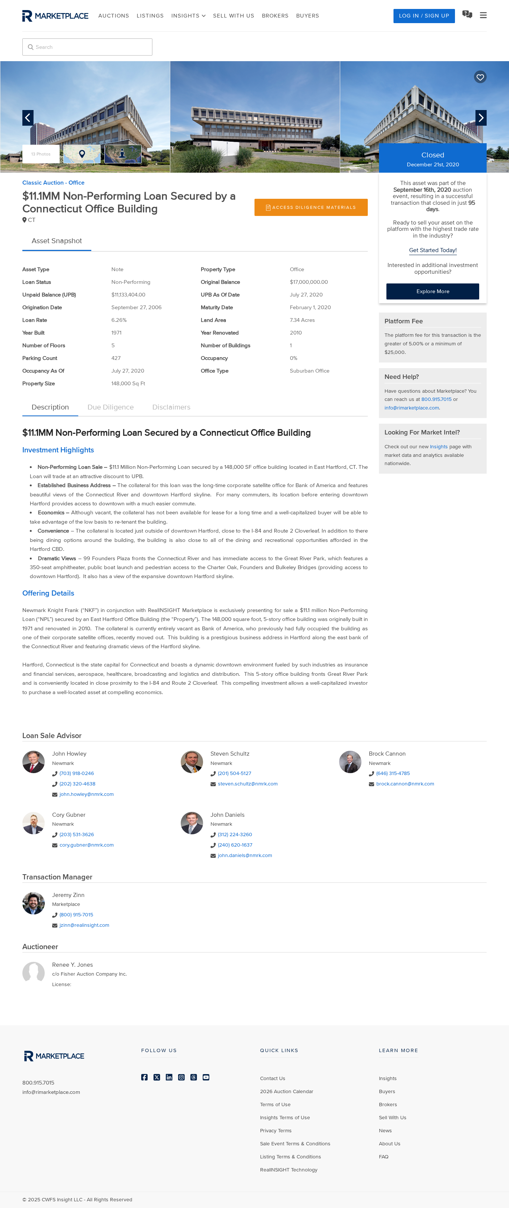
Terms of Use (275, 1104)
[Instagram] (181, 1077)
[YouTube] (206, 1077)
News (385, 1130)
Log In (424, 15)
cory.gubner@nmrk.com (87, 845)
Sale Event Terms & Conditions (295, 1143)
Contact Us (272, 1078)
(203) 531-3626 (77, 834)
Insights (439, 446)
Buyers (307, 15)
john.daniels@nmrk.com (245, 855)
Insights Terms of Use (285, 1117)
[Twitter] (157, 1077)
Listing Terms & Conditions (290, 1157)
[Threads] (193, 1077)
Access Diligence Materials (314, 207)
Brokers (275, 15)
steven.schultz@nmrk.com (248, 784)
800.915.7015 (436, 399)
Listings (150, 15)
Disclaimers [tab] (171, 407)
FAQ (384, 1157)
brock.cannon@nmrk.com (405, 784)
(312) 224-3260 (235, 834)
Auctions (113, 15)
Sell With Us (234, 15)
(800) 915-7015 (76, 915)
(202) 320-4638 (77, 784)
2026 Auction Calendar (286, 1091)
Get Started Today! (433, 250)
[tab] (41, 154)
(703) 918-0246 (77, 773)
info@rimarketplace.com (412, 408)
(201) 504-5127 (234, 773)
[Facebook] (144, 1077)
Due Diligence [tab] (111, 407)
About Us (390, 1143)
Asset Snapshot (57, 240)
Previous (28, 118)
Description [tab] (50, 407)
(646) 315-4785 (393, 773)
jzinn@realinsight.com (84, 925)
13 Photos (41, 154)
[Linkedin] (169, 1077)
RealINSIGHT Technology (288, 1170)
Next (481, 118)
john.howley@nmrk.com (87, 794)
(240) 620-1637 (235, 845)
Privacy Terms (276, 1130)
